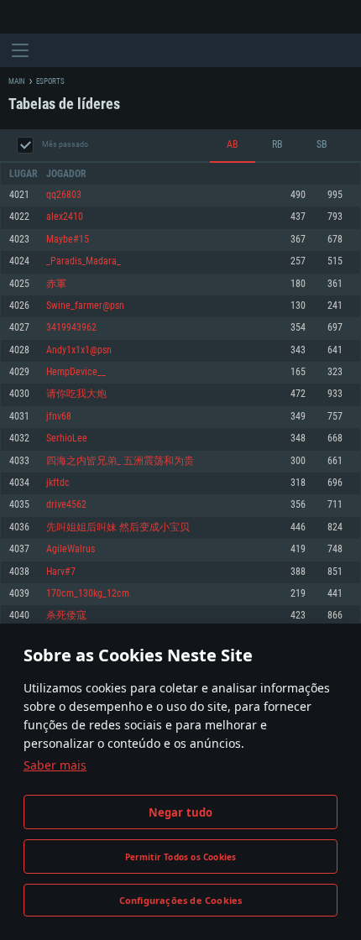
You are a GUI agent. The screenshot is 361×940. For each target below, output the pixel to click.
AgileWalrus (70, 549)
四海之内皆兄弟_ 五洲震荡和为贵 (120, 461)
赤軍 (56, 284)
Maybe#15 (67, 239)
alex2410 (64, 217)
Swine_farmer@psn (85, 306)
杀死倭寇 (66, 615)
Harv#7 (61, 572)
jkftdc (58, 483)
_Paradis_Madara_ (83, 261)
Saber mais (55, 765)
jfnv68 (58, 416)
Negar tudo (181, 812)
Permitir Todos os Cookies (181, 857)
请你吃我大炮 (76, 394)
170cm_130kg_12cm (87, 593)
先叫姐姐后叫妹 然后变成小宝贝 (118, 527)
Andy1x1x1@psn (79, 350)
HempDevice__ (76, 372)
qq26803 (63, 195)
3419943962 (71, 327)
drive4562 (66, 504)
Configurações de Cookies (181, 900)
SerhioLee (66, 438)
